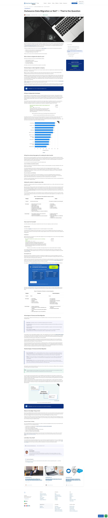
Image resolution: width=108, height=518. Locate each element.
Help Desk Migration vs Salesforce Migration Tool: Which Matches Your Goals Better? (73, 480)
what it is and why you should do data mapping (44, 426)
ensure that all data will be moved (30, 45)
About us (71, 493)
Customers (56, 506)
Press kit (56, 497)
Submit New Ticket (73, 499)
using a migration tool (57, 260)
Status (56, 499)
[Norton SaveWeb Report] (26, 503)
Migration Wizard (30, 461)
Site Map (56, 498)
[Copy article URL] (83, 15)
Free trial (74, 3)
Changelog (41, 498)
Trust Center (72, 500)
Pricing (41, 496)
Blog (38, 3)
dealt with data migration (59, 334)
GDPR (70, 497)
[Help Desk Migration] (24, 492)
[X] (81, 15)
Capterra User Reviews (58, 509)
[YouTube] (26, 505)
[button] (45, 3)
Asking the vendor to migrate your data (73, 53)
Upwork (28, 250)
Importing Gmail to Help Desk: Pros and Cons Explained (54, 479)
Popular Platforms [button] (43, 499)
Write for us (42, 507)
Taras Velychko (31, 450)
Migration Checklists (58, 496)
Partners (41, 506)
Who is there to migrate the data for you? (73, 46)
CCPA (70, 498)
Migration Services (43, 493)
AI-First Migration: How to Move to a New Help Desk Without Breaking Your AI (33, 479)
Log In (77, 1)
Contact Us (71, 496)
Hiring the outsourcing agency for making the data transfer (75, 51)
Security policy (72, 506)
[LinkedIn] (80, 15)
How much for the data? (71, 54)
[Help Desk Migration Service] (25, 459)
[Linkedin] (28, 505)
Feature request (57, 508)
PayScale (30, 228)
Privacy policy (72, 507)
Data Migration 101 (27, 8)
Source (44, 152)
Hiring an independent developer (72, 49)
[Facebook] (24, 505)
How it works (42, 497)
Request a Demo (81, 1)
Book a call (81, 3)
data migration (44, 48)
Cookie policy (72, 508)
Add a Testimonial (58, 507)
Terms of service (72, 509)
